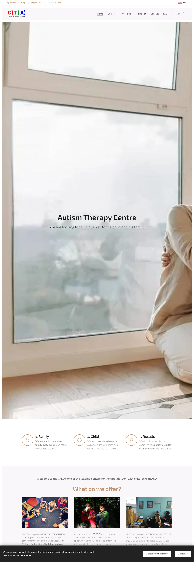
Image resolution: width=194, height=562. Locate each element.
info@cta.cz (35, 2)
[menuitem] (100, 13)
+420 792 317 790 (53, 2)
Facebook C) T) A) (17, 2)
